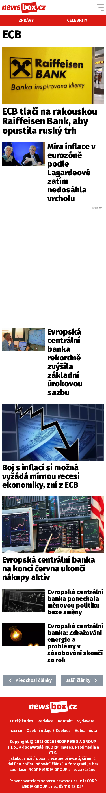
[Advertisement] (53, 262)
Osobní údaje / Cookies (48, 730)
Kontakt (65, 721)
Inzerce (15, 730)
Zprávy (26, 20)
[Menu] (100, 7)
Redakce (45, 721)
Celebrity (77, 20)
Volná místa (86, 730)
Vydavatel (86, 721)
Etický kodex (21, 721)
